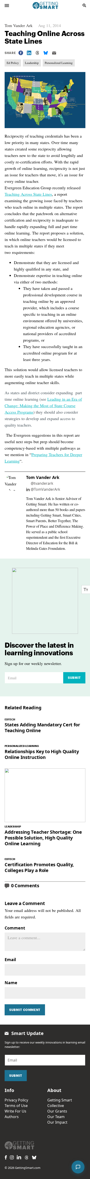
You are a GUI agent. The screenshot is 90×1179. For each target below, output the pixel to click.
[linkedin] (19, 1157)
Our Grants (57, 1111)
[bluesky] (34, 1157)
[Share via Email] (54, 52)
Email (10, 959)
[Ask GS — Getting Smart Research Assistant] (78, 1167)
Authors (12, 1116)
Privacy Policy (16, 1100)
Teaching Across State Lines (28, 194)
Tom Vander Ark (19, 25)
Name (11, 982)
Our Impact (57, 1122)
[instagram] (12, 1157)
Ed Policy (13, 63)
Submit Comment (24, 1010)
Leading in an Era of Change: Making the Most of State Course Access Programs (43, 405)
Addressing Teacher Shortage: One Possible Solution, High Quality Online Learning (43, 837)
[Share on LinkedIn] (29, 53)
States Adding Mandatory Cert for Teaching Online (42, 727)
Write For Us (15, 1111)
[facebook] (6, 1157)
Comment (15, 928)
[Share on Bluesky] (45, 53)
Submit (74, 678)
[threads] (26, 1157)
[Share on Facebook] (20, 53)
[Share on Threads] (37, 52)
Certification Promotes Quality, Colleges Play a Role (39, 867)
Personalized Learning (59, 63)
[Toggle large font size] (86, 590)
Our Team (56, 1116)
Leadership (32, 63)
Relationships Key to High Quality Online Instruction (42, 754)
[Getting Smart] (45, 5)
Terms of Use (16, 1105)
